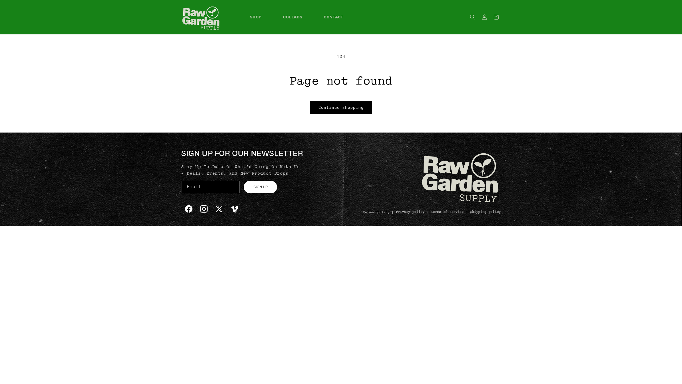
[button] (472, 17)
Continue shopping (341, 107)
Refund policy (376, 212)
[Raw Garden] (460, 201)
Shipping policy (485, 212)
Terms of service (447, 212)
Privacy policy (410, 212)
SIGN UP (260, 187)
